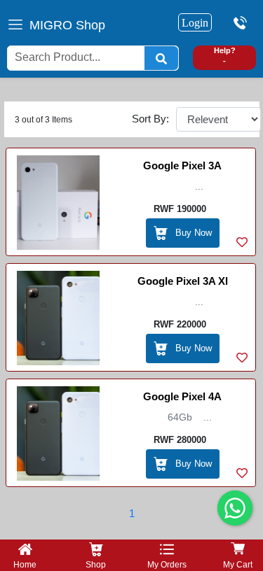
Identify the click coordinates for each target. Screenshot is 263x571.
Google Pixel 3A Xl (182, 281)
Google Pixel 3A (182, 165)
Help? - (225, 55)
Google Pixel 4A (182, 396)
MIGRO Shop (67, 25)
